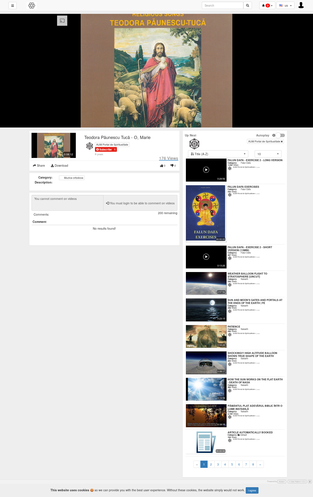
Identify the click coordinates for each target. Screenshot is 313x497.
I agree (252, 490)
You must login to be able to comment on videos (142, 203)
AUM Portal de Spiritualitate (112, 144)
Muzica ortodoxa (73, 177)
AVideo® (282, 481)
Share (40, 165)
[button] (104, 149)
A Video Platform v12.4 (297, 481)
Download (61, 165)
